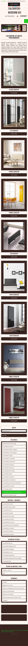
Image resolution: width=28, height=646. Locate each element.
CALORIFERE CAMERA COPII (9, 546)
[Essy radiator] (14, 113)
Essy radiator (14, 131)
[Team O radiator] (14, 277)
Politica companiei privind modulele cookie (12, 597)
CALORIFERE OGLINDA (8, 531)
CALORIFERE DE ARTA (8, 446)
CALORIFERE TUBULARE (8, 477)
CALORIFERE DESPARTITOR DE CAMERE (12, 558)
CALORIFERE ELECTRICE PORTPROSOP (12, 483)
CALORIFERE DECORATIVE (9, 461)
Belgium (6, 630)
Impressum (5, 600)
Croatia (10, 630)
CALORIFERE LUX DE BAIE (9, 458)
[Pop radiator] (14, 236)
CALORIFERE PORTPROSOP (9, 480)
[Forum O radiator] (14, 154)
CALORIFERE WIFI (7, 561)
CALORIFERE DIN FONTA (8, 519)
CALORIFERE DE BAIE (8, 455)
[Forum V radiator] (14, 195)
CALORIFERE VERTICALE (8, 468)
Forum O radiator (14, 172)
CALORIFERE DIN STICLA (8, 534)
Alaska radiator (14, 90)
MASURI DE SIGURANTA (8, 594)
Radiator (4, 1)
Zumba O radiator (14, 377)
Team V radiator (14, 336)
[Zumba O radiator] (14, 359)
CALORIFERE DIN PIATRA (8, 516)
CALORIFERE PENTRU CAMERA (10, 449)
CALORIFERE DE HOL (7, 543)
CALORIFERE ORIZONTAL (8, 464)
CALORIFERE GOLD (7, 510)
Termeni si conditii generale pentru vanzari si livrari (13, 588)
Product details (14, 92)
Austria (2, 630)
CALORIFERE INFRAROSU (8, 555)
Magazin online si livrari (8, 585)
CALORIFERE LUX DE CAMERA (10, 452)
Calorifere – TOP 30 (7, 570)
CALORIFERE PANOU (7, 474)
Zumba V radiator (14, 418)
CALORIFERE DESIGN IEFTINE (9, 495)
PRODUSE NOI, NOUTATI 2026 (9, 443)
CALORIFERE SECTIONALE (9, 471)
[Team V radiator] (14, 318)
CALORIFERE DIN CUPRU (8, 522)
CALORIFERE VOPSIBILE (8, 549)
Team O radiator (14, 295)
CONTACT (23, 16)
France (13, 630)
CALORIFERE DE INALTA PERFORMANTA (12, 492)
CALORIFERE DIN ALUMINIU (9, 507)
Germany (17, 630)
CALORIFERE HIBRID (7, 489)
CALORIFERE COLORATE (8, 528)
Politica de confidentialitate (8, 591)
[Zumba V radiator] (14, 400)
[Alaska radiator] (14, 72)
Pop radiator (14, 254)
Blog (4, 573)
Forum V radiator (14, 213)
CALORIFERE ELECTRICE (8, 486)
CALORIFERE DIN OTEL (8, 504)
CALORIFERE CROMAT (8, 513)
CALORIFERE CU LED (7, 552)
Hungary (21, 630)
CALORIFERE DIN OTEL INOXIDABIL (11, 525)
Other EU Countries (9, 631)
